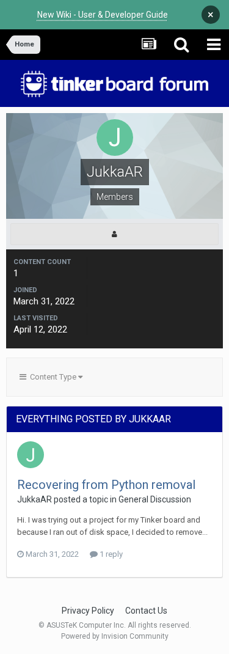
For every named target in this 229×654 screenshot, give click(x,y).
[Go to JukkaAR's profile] (30, 454)
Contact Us (146, 610)
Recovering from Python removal (106, 484)
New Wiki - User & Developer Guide (102, 15)
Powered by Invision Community (115, 636)
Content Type (52, 376)
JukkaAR (34, 499)
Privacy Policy (88, 610)
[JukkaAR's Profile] (114, 234)
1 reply (110, 554)
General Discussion (154, 499)
